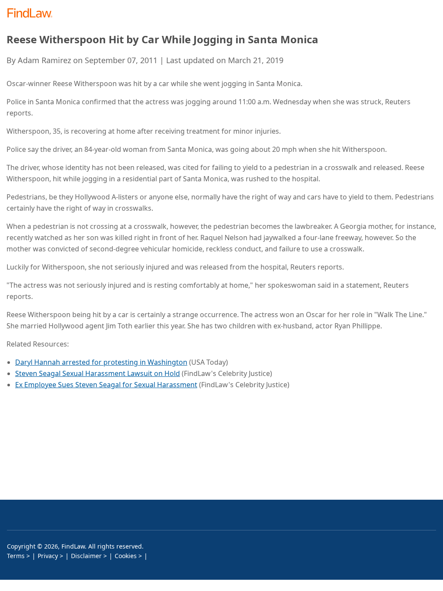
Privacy (48, 556)
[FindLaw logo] (32, 14)
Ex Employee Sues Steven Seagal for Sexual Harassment (106, 384)
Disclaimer (86, 556)
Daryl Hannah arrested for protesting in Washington (101, 362)
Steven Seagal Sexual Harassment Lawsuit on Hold (97, 373)
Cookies (126, 556)
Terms (16, 556)
